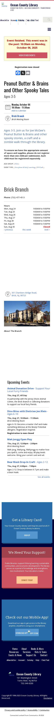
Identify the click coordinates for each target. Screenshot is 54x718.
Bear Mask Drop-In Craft (27, 462)
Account (14, 20)
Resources (14, 652)
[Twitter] (12, 15)
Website (21, 20)
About (24, 648)
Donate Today (27, 580)
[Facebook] (3, 15)
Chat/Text (45, 660)
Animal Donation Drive (28, 390)
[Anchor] (24, 15)
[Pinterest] (16, 15)
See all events (44, 477)
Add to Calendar (19, 110)
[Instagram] (7, 15)
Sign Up (27, 535)
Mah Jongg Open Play (19, 439)
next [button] (46, 229)
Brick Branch (18, 116)
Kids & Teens (41, 652)
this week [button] (27, 229)
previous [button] (9, 229)
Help (37, 660)
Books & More (37, 648)
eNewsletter (11, 660)
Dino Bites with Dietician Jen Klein (27, 413)
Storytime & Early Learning (25, 167)
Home (14, 648)
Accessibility (33, 710)
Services (27, 652)
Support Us (31, 655)
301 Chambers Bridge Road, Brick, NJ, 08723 (24, 294)
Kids (16, 164)
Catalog (31, 20)
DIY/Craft (40, 167)
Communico (44, 710)
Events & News (15, 655)
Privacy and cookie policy (15, 710)
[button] (49, 29)
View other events (27, 55)
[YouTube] (20, 15)
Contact (43, 655)
